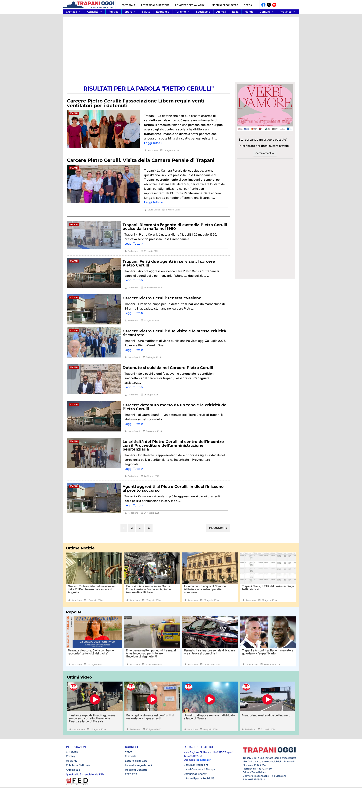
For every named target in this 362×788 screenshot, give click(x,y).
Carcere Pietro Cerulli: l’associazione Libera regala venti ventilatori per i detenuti (136, 103)
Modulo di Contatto (225, 5)
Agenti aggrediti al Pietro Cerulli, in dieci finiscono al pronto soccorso (173, 488)
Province (285, 11)
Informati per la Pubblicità (199, 778)
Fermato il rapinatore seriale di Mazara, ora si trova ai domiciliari (157, 652)
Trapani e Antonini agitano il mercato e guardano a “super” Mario (215, 652)
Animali (221, 11)
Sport (128, 11)
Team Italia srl (203, 759)
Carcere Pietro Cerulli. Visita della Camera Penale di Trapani (141, 160)
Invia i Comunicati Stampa (199, 769)
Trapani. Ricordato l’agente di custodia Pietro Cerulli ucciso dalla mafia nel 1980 (175, 227)
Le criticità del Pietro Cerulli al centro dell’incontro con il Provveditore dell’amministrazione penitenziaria (173, 445)
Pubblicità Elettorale (78, 765)
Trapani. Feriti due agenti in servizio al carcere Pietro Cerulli (169, 263)
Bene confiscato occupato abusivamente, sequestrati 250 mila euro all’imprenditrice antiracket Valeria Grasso (273, 655)
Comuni (265, 11)
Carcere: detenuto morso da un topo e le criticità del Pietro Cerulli (175, 407)
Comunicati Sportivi (195, 774)
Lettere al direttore (155, 5)
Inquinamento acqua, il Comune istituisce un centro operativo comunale (151, 589)
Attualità (92, 11)
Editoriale (128, 5)
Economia (162, 11)
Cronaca (71, 11)
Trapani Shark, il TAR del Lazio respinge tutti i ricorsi (215, 588)
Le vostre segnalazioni (190, 5)
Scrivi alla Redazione (196, 764)
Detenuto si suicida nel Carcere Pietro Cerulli (168, 367)
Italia (235, 11)
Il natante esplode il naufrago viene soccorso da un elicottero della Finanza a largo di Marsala (92, 718)
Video (128, 751)
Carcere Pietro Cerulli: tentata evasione (162, 298)
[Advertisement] (181, 47)
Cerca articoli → (265, 153)
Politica (113, 11)
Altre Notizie (73, 769)
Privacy (70, 756)
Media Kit (71, 760)
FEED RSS (131, 774)
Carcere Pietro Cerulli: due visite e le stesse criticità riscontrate (174, 333)
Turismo (180, 11)
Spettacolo (203, 11)
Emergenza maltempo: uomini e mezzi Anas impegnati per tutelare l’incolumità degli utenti (98, 653)
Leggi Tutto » (153, 143)
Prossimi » (218, 528)
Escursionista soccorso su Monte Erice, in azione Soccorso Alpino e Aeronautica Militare (95, 589)
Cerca (248, 5)
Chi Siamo (72, 751)
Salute (146, 11)
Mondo (249, 11)
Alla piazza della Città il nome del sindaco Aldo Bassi (268, 588)
